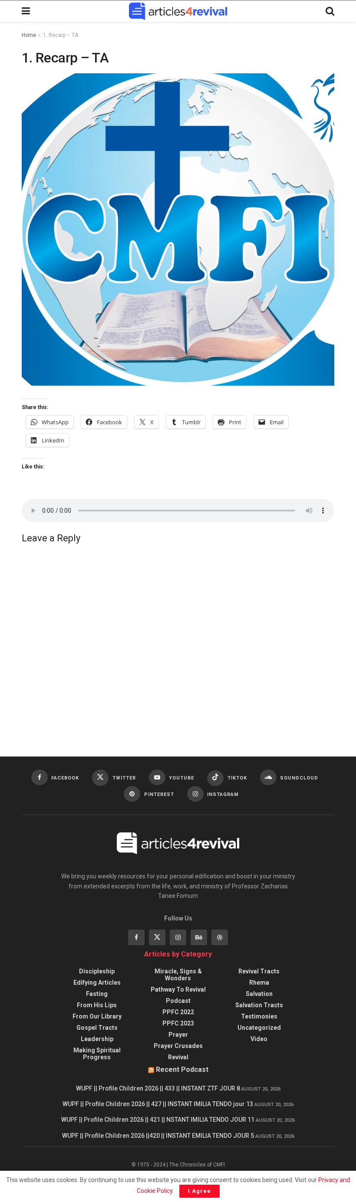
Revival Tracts (259, 971)
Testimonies (259, 1016)
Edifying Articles (97, 982)
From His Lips (97, 1005)
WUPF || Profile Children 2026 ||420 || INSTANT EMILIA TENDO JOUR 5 (158, 1135)
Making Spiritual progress (97, 1054)
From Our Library (97, 1016)
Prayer (178, 1034)
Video (259, 1038)
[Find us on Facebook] (136, 937)
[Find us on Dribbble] (219, 937)
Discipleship (97, 971)
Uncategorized (259, 1027)
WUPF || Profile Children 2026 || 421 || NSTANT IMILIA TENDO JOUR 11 (157, 1119)
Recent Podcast (182, 1069)
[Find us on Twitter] (157, 937)
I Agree (199, 1191)
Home (29, 35)
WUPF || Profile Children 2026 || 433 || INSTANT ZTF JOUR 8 (158, 1088)
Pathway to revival (178, 989)
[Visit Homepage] (178, 11)
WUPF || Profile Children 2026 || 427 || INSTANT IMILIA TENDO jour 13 (158, 1103)
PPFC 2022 (178, 1012)
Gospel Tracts (97, 1027)
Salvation (259, 993)
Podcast (178, 1000)
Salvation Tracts (259, 1005)
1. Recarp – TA (60, 35)
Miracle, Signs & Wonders (178, 975)
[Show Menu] (26, 11)
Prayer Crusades (178, 1045)
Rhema (259, 982)
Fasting (97, 993)
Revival (178, 1057)
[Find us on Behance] (199, 937)
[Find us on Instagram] (178, 937)
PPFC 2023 (178, 1023)
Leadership (97, 1038)
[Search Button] (330, 11)
